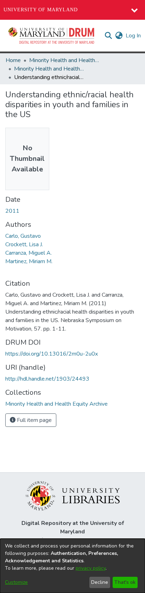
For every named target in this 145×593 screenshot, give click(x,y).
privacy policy (91, 568)
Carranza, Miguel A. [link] (28, 253)
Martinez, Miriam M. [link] (28, 261)
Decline (99, 582)
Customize (16, 582)
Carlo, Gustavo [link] (23, 236)
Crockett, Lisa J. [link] (24, 244)
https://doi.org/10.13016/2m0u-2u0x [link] (51, 354)
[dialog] (72, 566)
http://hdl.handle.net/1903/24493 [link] (47, 379)
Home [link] (13, 60)
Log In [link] (133, 36)
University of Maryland (41, 9)
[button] (51, 35)
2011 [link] (12, 211)
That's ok (124, 582)
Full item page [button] (33, 420)
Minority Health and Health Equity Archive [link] (64, 60)
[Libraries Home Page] (72, 495)
